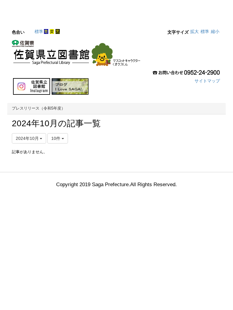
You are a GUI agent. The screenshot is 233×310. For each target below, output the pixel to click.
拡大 (194, 31)
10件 (56, 138)
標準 (39, 31)
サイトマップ (207, 80)
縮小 (215, 31)
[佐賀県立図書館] (77, 55)
